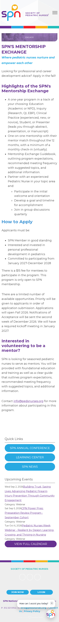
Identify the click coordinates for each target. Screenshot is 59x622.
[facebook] (22, 577)
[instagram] (37, 577)
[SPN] (25, 12)
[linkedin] (30, 577)
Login (41, 592)
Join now (17, 592)
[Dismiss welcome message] (52, 603)
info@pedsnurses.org (28, 401)
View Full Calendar (30, 544)
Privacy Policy (32, 611)
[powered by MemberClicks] (29, 617)
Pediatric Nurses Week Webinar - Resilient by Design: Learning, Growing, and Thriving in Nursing (29, 530)
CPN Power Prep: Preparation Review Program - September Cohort (24, 513)
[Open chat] (50, 613)
